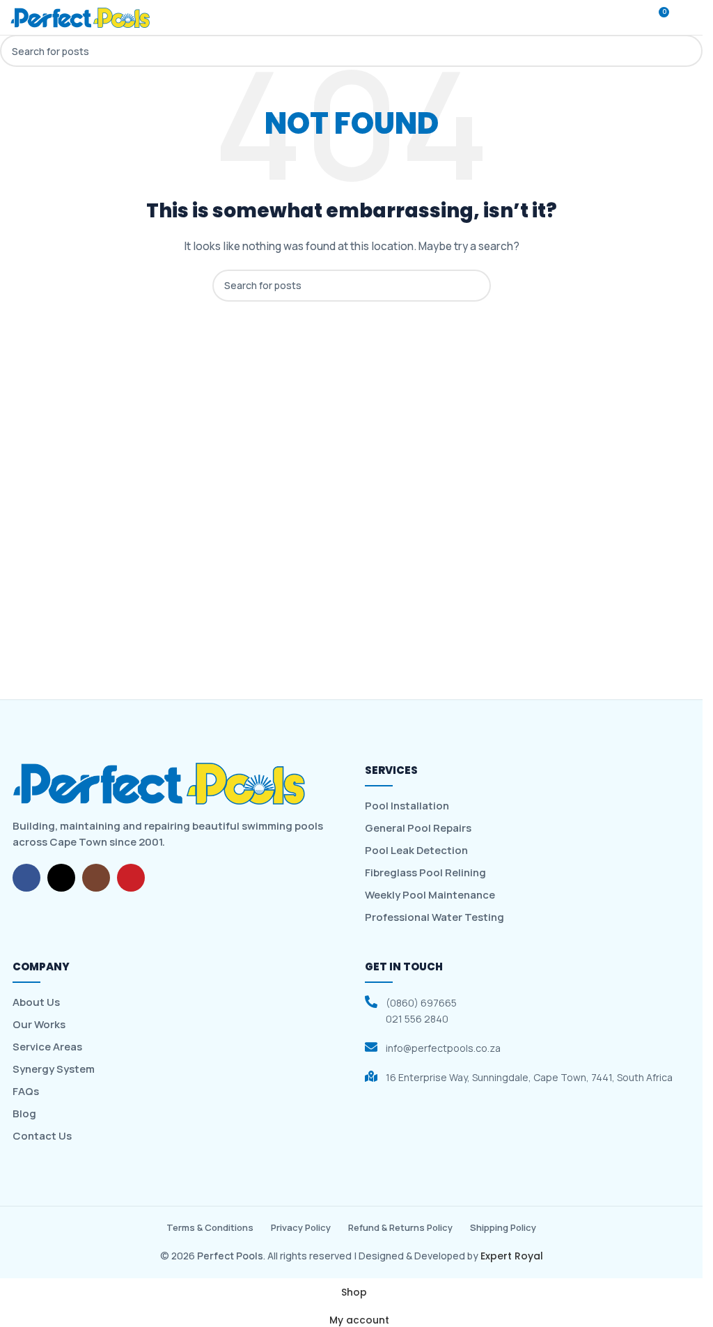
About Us (36, 1002)
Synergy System (54, 1069)
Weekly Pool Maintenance (430, 895)
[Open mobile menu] (686, 17)
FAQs (26, 1092)
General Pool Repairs (418, 828)
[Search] (632, 17)
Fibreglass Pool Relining (425, 873)
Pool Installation (407, 806)
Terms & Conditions (209, 1227)
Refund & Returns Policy (400, 1227)
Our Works (39, 1025)
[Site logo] (80, 17)
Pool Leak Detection (416, 850)
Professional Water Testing (434, 917)
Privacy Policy (301, 1227)
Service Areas (47, 1047)
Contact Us (42, 1136)
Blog (24, 1114)
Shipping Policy (503, 1227)
